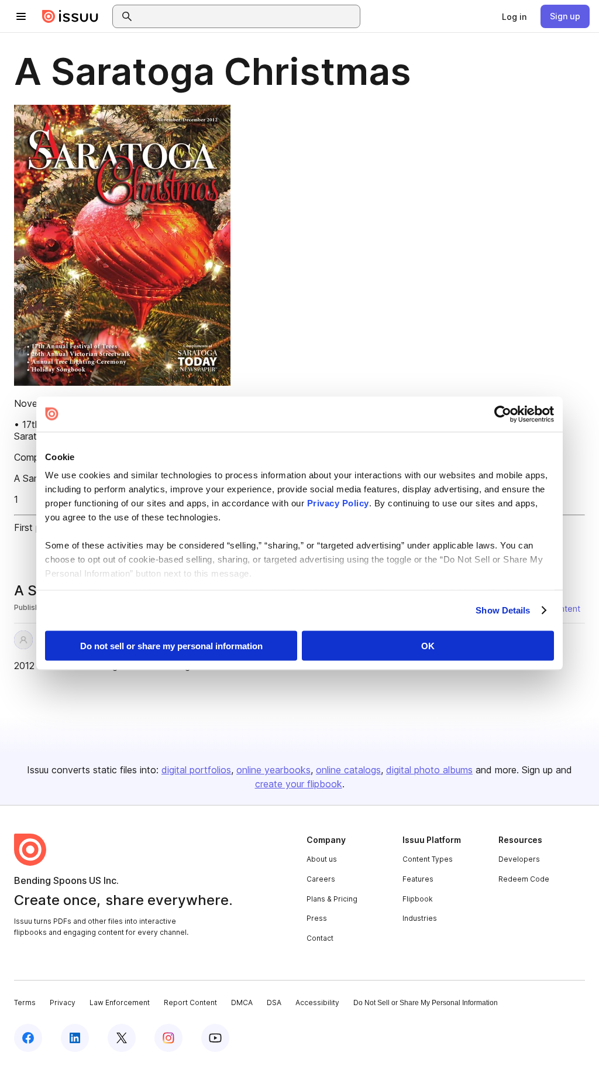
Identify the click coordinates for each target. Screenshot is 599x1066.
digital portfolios (196, 770)
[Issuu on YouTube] (215, 1038)
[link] (514, 16)
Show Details (503, 610)
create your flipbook (298, 784)
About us (322, 859)
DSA (274, 1002)
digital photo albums (429, 770)
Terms (25, 1002)
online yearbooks (273, 770)
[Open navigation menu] (21, 16)
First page (35, 527)
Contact (320, 938)
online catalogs (348, 770)
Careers (321, 879)
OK (428, 645)
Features (417, 879)
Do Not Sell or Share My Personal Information (425, 1003)
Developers (519, 859)
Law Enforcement (119, 1002)
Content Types (427, 859)
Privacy (62, 1002)
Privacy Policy (338, 503)
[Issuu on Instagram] (168, 1038)
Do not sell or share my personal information (171, 645)
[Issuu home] (70, 16)
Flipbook (417, 898)
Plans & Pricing (332, 898)
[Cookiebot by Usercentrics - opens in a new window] (503, 414)
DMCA (242, 1002)
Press (317, 918)
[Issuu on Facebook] (28, 1038)
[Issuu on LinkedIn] (75, 1038)
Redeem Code (523, 879)
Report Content (190, 1002)
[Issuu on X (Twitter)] (122, 1038)
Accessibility (317, 1002)
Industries (419, 918)
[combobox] (247, 16)
